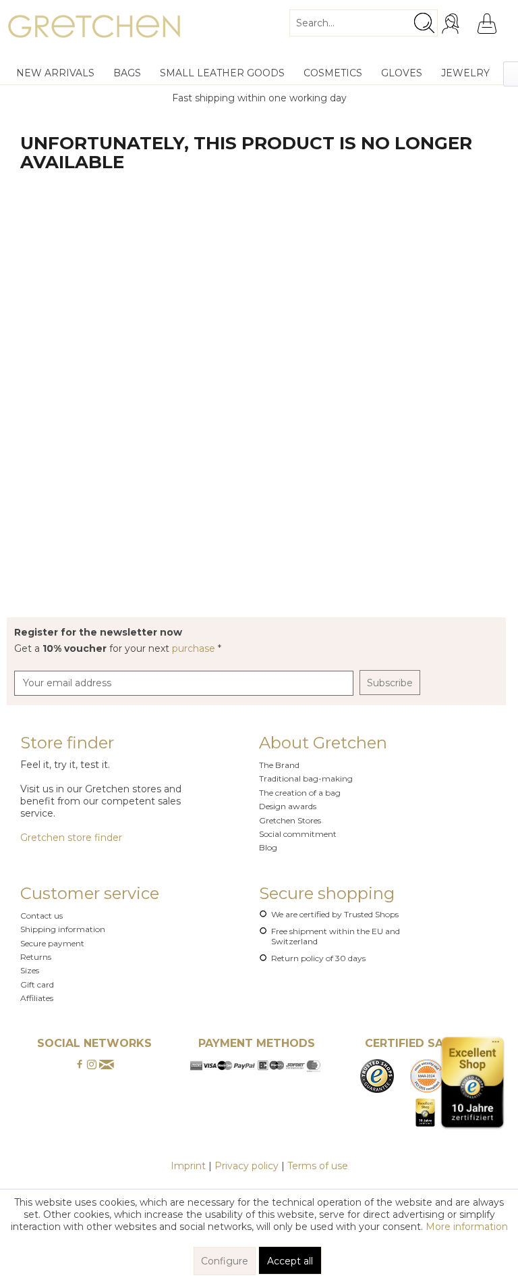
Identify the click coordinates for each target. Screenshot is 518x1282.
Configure (224, 1261)
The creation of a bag (300, 793)
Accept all (290, 1261)
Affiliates (36, 998)
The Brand (279, 765)
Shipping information (62, 929)
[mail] (106, 1065)
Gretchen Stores (290, 820)
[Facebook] (79, 1065)
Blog (268, 847)
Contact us (41, 916)
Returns (35, 957)
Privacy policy (246, 1166)
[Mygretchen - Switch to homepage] (94, 30)
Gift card (37, 984)
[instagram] (91, 1065)
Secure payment (52, 943)
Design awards (287, 806)
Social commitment (298, 834)
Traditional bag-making (306, 778)
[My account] (452, 24)
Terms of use (317, 1166)
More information (467, 1227)
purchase (195, 648)
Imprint (188, 1166)
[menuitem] (363, 17)
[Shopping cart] (487, 24)
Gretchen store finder (71, 837)
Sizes (29, 970)
